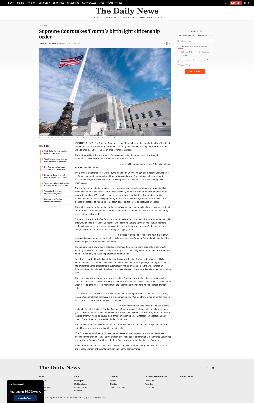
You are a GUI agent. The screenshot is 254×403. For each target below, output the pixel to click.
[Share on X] (169, 43)
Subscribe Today (145, 18)
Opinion (31, 3)
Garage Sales (89, 3)
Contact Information (156, 377)
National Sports (80, 387)
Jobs (101, 3)
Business (42, 384)
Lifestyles (44, 3)
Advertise (149, 384)
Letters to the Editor (118, 387)
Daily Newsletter (187, 52)
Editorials (113, 384)
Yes (182, 65)
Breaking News (204, 52)
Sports (20, 3)
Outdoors (78, 391)
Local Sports (79, 381)
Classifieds (73, 3)
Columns (44, 26)
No (190, 65)
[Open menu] (4, 3)
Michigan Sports (80, 384)
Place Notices (114, 3)
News (10, 3)
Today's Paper (112, 18)
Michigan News (45, 387)
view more (54, 207)
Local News (43, 381)
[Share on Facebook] (164, 43)
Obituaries (58, 3)
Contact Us (149, 381)
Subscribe (236, 3)
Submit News (128, 18)
